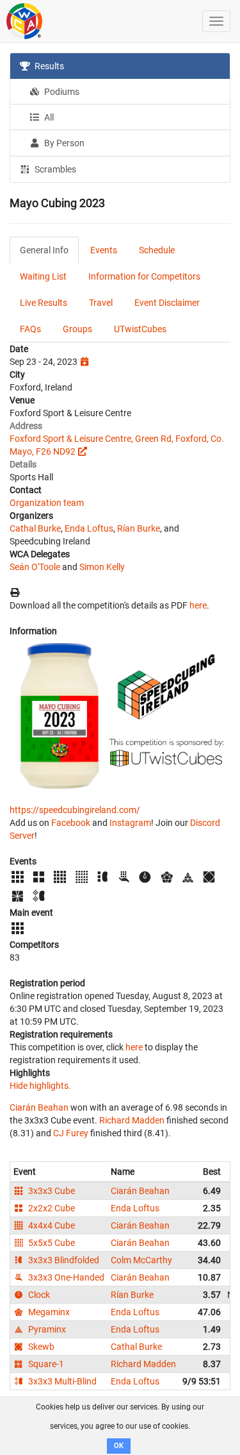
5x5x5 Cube (50, 1243)
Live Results (43, 303)
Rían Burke (138, 528)
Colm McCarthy (141, 1260)
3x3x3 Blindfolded (62, 1260)
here (198, 605)
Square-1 (45, 1364)
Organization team (47, 503)
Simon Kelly (102, 567)
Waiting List (43, 276)
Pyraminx (46, 1329)
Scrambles (54, 169)
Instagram (130, 823)
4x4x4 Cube (50, 1225)
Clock (38, 1295)
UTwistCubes (140, 329)
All (48, 117)
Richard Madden (131, 1120)
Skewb (40, 1346)
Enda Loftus (89, 528)
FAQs (30, 329)
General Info (44, 250)
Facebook (70, 823)
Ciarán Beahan (39, 1107)
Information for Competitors (144, 276)
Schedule (157, 250)
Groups (77, 329)
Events (103, 250)
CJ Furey (70, 1133)
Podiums (60, 92)
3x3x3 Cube (50, 1191)
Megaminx (48, 1312)
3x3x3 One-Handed (65, 1277)
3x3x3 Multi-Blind (61, 1381)
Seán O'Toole (35, 567)
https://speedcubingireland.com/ (75, 810)
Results (48, 66)
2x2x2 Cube (50, 1208)
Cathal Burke (35, 528)
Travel (101, 303)
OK (119, 1446)
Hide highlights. (40, 1086)
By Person (63, 143)
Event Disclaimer (167, 303)
